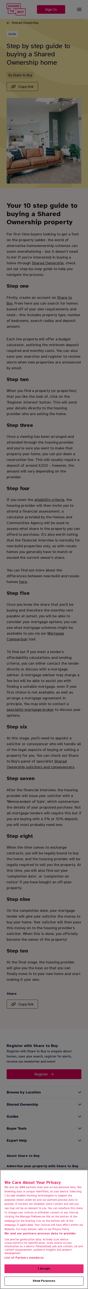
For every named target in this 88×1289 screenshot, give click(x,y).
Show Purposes (44, 1281)
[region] (44, 1229)
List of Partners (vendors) (24, 1257)
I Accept (44, 1268)
